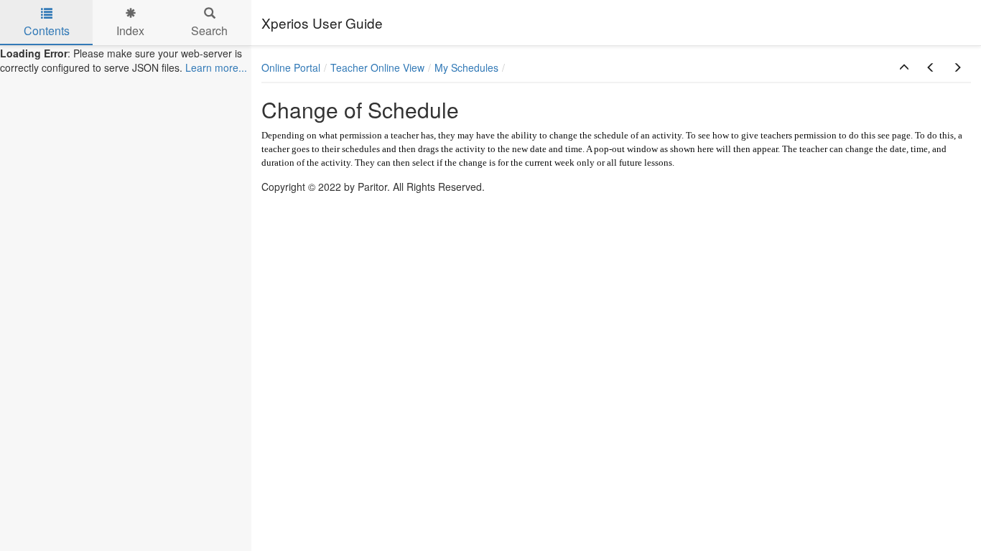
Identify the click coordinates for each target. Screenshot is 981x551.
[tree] (125, 60)
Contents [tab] (47, 30)
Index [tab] (130, 30)
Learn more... (216, 67)
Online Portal (290, 67)
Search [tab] (209, 30)
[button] (904, 67)
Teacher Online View (377, 67)
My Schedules (466, 67)
